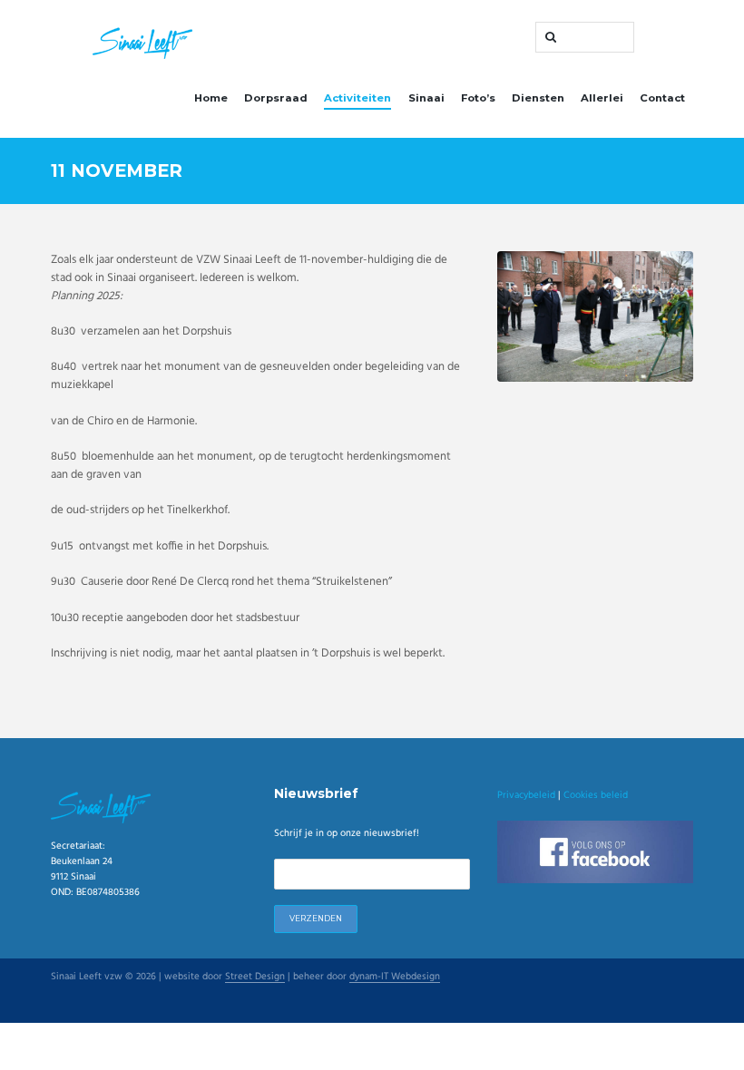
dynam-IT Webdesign (394, 977)
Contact (662, 98)
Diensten (538, 98)
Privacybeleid (526, 795)
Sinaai (426, 98)
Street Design (255, 977)
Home (211, 98)
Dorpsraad (276, 98)
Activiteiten (357, 98)
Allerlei (602, 98)
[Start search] (549, 36)
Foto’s (478, 98)
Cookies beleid (595, 795)
